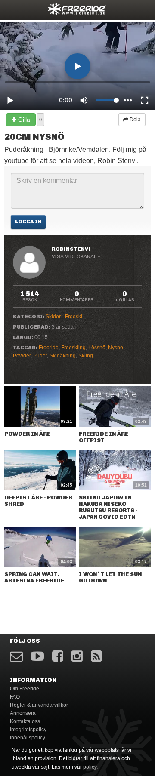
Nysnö (115, 348)
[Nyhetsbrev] (16, 656)
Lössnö (96, 348)
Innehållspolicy (27, 738)
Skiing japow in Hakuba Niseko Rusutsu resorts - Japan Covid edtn (108, 507)
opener (12, 9)
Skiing (85, 356)
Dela (134, 120)
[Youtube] (37, 656)
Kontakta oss (25, 721)
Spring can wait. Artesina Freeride (34, 577)
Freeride (49, 348)
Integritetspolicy (28, 730)
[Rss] (96, 656)
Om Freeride (24, 689)
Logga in (28, 222)
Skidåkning (63, 356)
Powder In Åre (27, 434)
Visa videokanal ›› (76, 256)
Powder (22, 356)
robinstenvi (71, 249)
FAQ (15, 697)
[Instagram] (77, 656)
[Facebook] (57, 656)
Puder (40, 356)
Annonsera (23, 713)
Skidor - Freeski (64, 317)
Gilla (23, 119)
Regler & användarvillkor (39, 705)
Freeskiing (73, 348)
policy (89, 767)
